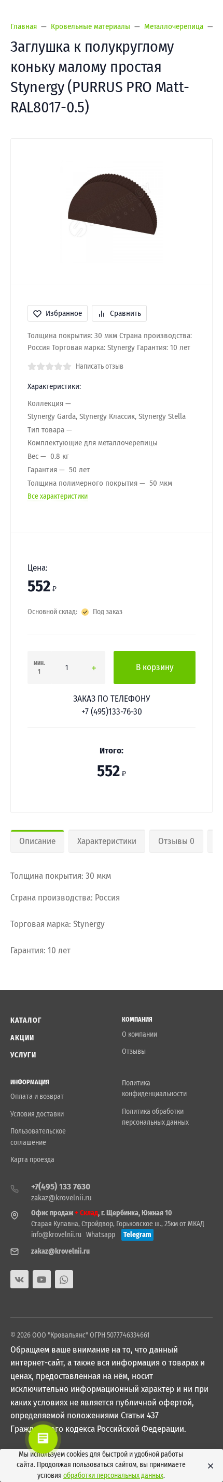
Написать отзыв (99, 366)
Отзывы (134, 1051)
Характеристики (106, 841)
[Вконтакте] (19, 1279)
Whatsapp (100, 1234)
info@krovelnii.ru (56, 1234)
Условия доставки (37, 1114)
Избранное (64, 313)
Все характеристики (57, 496)
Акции (22, 1038)
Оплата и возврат (37, 1096)
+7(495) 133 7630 (60, 1186)
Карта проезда (32, 1159)
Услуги (23, 1055)
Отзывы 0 (176, 841)
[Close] (208, 1465)
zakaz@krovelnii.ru (61, 1197)
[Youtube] (42, 1279)
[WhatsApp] (64, 1279)
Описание (37, 841)
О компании (139, 1034)
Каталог (25, 1020)
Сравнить (125, 313)
